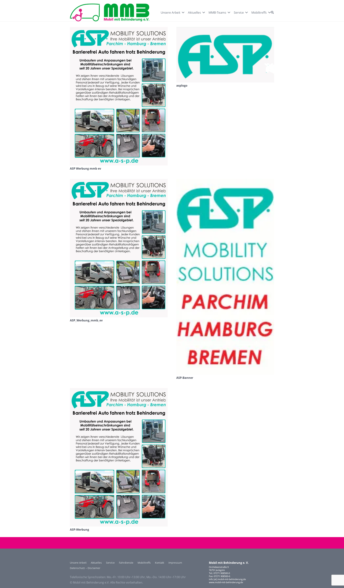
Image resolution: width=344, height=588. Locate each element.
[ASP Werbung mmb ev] (119, 30)
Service (110, 562)
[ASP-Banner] (225, 182)
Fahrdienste (126, 562)
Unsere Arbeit (78, 562)
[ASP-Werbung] (119, 391)
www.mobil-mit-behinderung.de (226, 582)
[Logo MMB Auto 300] (85, 13)
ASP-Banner (184, 378)
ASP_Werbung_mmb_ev (86, 320)
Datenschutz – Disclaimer (85, 568)
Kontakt (159, 562)
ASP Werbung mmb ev (85, 168)
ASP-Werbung (79, 530)
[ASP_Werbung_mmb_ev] (119, 182)
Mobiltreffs (144, 562)
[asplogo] (225, 30)
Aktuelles (96, 562)
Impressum (175, 562)
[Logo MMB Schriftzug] (126, 13)
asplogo (181, 85)
